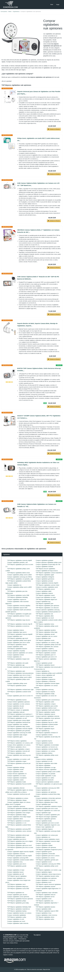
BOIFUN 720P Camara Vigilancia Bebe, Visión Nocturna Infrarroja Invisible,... (39, 369)
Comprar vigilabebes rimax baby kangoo (19, 816)
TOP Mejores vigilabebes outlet (45, 702)
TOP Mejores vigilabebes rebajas (17, 800)
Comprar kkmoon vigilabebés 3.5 (16, 773)
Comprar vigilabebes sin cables (45, 778)
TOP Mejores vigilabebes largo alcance (18, 620)
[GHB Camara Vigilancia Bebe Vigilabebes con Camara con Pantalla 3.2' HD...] (9, 509)
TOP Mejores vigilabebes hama (45, 624)
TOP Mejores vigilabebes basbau (17, 911)
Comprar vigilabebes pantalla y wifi (17, 562)
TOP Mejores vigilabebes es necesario (18, 821)
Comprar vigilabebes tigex (43, 812)
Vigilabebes (16, 11)
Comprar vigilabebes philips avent (17, 683)
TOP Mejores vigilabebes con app (45, 767)
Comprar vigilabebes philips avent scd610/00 (49, 673)
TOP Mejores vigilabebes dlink (45, 616)
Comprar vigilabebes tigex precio (16, 632)
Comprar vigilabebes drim (43, 843)
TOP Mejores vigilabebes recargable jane (19, 614)
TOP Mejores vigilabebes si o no (16, 823)
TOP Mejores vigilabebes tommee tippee (47, 683)
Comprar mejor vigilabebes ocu (16, 878)
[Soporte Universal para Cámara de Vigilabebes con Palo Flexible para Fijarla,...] (9, 96)
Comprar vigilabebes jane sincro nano (47, 808)
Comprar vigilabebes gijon (14, 737)
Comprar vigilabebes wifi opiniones (46, 847)
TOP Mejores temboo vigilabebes (17, 741)
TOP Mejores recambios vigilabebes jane (48, 814)
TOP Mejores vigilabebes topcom (45, 714)
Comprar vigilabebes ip (42, 671)
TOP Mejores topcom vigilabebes (17, 876)
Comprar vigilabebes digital (44, 872)
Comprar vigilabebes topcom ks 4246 (46, 722)
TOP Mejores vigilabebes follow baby (46, 632)
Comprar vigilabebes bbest (15, 818)
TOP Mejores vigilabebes (43, 765)
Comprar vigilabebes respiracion (16, 599)
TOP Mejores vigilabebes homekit (45, 800)
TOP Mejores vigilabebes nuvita (45, 640)
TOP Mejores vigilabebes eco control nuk (48, 810)
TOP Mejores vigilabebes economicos (18, 626)
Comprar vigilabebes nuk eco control (46, 636)
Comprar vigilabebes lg (42, 730)
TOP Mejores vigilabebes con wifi (17, 718)
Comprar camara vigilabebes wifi (45, 675)
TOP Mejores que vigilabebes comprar (18, 749)
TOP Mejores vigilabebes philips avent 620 (48, 644)
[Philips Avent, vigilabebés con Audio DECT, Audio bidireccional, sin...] (9, 143)
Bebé (51, 4)
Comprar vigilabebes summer (44, 743)
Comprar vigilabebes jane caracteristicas (48, 700)
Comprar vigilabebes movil (43, 882)
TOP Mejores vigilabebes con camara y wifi (20, 743)
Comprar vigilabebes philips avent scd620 (19, 575)
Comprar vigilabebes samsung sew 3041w (19, 577)
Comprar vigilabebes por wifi (15, 874)
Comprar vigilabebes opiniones (16, 806)
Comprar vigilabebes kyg (43, 601)
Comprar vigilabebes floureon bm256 (46, 650)
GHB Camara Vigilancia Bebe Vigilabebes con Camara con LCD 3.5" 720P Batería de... (38, 184)
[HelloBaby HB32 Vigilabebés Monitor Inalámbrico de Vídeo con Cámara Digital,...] (9, 467)
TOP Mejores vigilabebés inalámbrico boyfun (49, 806)
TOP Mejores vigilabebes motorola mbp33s (19, 728)
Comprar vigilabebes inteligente (45, 577)
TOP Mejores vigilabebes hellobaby (17, 597)
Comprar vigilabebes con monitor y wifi (18, 759)
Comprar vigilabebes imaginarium (45, 679)
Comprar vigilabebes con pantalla (45, 773)
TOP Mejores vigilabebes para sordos (47, 706)
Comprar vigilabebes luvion (44, 862)
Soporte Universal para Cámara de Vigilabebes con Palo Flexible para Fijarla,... (38, 93)
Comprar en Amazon (55, 129)
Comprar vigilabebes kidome (15, 630)
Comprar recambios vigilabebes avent (47, 587)
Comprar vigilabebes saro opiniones (46, 878)
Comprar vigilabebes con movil (45, 618)
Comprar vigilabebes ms (14, 657)
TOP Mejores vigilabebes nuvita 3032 (18, 888)
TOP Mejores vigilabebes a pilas (16, 917)
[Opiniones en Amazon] (9, 382)
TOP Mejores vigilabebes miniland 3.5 (47, 732)
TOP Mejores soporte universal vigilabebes (48, 884)
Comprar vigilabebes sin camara (45, 858)
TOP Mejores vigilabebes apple (45, 575)
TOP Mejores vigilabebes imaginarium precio (49, 849)
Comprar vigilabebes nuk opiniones (46, 792)
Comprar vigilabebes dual (43, 638)
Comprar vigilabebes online (15, 771)
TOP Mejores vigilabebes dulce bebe (46, 763)
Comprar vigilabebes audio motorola (17, 923)
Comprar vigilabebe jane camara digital (18, 720)
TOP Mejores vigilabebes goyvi (16, 837)
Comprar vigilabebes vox (43, 837)
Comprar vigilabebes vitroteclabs (45, 853)
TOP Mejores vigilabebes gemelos (46, 818)
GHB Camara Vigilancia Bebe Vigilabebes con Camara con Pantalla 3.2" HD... (36, 505)
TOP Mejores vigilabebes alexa (16, 753)
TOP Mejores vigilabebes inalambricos (18, 909)
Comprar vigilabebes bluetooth (44, 780)
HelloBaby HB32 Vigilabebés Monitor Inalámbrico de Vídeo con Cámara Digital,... (38, 464)
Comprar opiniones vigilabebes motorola (47, 716)
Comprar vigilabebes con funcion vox (46, 747)
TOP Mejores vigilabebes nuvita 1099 (18, 595)
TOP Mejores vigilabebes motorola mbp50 (19, 855)
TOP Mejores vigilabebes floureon (17, 648)
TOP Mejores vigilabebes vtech (16, 884)
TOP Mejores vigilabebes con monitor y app (48, 870)
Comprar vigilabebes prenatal (44, 581)
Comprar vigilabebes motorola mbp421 (47, 583)
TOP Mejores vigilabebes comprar (46, 704)
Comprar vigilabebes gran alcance (17, 894)
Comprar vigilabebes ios (14, 585)
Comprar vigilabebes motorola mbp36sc (18, 605)
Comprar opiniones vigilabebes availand (47, 782)
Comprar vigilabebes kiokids (15, 655)
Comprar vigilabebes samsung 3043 (17, 858)
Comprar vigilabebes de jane (15, 706)
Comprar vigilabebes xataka (15, 780)
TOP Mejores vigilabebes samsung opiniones (20, 673)
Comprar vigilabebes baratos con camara (19, 913)
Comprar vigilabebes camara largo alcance (48, 874)
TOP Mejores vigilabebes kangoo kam (18, 659)
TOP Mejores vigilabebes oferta (45, 917)
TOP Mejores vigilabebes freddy (45, 693)
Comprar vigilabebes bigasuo (44, 829)
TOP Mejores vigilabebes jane (44, 603)
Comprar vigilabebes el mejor (15, 870)
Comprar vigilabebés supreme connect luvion (20, 716)
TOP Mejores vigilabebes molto (16, 843)
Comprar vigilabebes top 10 (15, 708)
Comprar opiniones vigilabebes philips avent (48, 562)
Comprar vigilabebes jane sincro (16, 864)
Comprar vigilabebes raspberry (45, 648)
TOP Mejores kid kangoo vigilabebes (46, 816)
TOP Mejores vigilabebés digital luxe (46, 599)
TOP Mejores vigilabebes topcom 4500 (47, 911)
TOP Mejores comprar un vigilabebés (18, 710)
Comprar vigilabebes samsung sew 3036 (19, 732)
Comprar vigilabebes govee (44, 851)
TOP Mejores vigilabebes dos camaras (47, 646)
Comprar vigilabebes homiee (44, 677)
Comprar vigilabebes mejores (44, 593)
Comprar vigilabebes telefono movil (46, 708)
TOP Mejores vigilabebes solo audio (17, 663)
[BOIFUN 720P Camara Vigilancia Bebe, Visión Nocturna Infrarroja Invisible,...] (9, 373)
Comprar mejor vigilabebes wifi (45, 827)
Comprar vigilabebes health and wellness (48, 710)
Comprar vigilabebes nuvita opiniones (18, 896)
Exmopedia (4, 11)
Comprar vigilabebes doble (43, 909)
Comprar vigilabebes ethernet (15, 788)
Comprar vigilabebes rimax (43, 913)
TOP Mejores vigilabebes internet (17, 644)
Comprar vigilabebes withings (15, 767)
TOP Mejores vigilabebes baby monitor (18, 726)
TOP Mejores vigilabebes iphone (16, 685)
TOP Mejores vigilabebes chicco (16, 747)
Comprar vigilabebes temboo (44, 735)
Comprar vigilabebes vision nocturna (46, 915)
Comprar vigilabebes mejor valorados (47, 892)
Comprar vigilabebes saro (14, 636)
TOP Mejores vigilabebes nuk (44, 614)
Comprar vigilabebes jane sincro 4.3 (46, 657)
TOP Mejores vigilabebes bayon (45, 728)
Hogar (57, 4)
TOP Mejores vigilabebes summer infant (47, 585)
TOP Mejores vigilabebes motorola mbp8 (47, 841)
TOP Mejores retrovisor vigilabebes (46, 769)
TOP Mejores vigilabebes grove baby (18, 903)
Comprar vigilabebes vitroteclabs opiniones (48, 798)
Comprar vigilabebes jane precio (16, 839)
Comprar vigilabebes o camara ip (45, 880)
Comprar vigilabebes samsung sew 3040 (47, 788)
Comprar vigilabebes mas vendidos (17, 724)
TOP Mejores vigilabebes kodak (16, 782)
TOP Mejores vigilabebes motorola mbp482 (19, 634)
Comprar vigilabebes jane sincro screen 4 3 (20, 695)
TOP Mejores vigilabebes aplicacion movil (19, 845)
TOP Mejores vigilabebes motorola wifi (18, 751)
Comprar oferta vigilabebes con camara (18, 745)
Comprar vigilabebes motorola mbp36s (47, 749)
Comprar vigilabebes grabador (44, 560)
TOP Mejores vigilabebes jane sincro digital (20, 841)
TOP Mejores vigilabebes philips (16, 901)
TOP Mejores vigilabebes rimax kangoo (18, 812)
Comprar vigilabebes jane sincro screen (47, 823)
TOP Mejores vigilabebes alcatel (45, 634)
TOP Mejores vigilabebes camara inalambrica (49, 572)
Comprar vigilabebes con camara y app (47, 642)
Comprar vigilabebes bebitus (44, 753)
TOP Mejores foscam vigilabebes (45, 568)
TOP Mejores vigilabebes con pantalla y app (20, 579)
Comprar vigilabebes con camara (45, 751)
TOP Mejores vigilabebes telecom (45, 894)
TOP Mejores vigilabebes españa (45, 712)
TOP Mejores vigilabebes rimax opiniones (48, 718)
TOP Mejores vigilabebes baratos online (47, 876)
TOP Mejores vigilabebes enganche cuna (48, 825)
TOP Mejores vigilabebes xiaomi (45, 595)
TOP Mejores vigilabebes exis (44, 901)
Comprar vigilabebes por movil (16, 921)
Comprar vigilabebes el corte (15, 919)
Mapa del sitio (46, 969)
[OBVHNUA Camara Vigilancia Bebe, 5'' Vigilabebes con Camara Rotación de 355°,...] (9, 235)
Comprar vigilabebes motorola (16, 853)
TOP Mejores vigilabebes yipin (16, 671)
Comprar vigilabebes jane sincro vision (18, 642)
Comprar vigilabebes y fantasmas (45, 681)
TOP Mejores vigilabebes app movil (17, 638)
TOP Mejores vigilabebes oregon (16, 761)
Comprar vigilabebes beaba (44, 821)
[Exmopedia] (10, 4)
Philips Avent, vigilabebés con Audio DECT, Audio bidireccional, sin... (38, 139)
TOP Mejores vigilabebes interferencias (18, 722)
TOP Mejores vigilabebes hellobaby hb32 (19, 907)
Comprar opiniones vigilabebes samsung (47, 609)
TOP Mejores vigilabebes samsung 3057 (19, 829)
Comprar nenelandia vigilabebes (16, 915)
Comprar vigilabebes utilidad (44, 845)
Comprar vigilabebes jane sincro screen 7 (19, 675)
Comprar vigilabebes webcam (16, 712)
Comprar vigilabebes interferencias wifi (18, 794)
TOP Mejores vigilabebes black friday (47, 802)
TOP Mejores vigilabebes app (15, 665)
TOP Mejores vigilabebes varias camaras (19, 831)
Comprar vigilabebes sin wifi (44, 761)
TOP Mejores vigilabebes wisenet (45, 886)
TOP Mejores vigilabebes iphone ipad (18, 835)
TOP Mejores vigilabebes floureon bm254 (19, 784)
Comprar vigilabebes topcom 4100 (17, 607)
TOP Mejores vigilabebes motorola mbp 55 (19, 624)
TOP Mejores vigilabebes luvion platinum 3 (19, 714)
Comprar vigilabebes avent (43, 898)
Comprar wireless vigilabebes (44, 759)
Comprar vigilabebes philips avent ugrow (19, 640)
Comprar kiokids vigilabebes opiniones (18, 702)
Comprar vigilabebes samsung (44, 689)
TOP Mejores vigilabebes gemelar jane (47, 860)
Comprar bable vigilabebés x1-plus (46, 775)
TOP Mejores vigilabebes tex (15, 892)
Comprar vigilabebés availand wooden (47, 724)
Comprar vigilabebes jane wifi (44, 720)
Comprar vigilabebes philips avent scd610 (19, 677)
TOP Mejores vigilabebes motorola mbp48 (19, 560)
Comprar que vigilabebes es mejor (46, 597)
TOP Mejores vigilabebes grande (16, 866)
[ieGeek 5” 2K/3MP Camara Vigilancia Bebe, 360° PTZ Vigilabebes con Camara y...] (9, 421)
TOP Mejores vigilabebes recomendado (47, 745)
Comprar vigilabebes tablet (43, 591)
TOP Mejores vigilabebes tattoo (45, 919)
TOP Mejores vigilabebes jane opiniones (47, 605)
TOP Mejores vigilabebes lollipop (16, 814)
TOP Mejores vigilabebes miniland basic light (20, 689)
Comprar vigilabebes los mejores (45, 691)
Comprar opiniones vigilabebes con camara (19, 653)
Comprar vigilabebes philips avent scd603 (48, 771)
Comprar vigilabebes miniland (44, 566)
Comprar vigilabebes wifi (43, 790)
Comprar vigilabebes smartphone (17, 778)
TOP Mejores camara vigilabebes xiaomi (47, 839)
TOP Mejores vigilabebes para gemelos (18, 730)
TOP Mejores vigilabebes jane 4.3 (45, 655)
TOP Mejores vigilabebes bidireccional (18, 572)
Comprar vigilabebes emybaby (16, 650)
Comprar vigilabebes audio (15, 646)
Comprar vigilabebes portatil (44, 663)
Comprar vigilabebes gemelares (45, 579)
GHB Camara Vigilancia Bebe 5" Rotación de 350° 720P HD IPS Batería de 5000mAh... (38, 278)
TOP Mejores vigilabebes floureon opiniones (20, 898)
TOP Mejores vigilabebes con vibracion (47, 607)
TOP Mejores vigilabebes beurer (45, 665)
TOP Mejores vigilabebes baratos (45, 907)
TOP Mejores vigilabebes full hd (45, 896)
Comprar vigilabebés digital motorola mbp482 (20, 851)
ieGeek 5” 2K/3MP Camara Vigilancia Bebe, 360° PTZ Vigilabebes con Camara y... (38, 417)
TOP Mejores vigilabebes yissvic (45, 589)
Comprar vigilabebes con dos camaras (18, 704)
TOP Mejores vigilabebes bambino (46, 630)
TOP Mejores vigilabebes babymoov (17, 886)
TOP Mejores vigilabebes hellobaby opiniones (20, 808)
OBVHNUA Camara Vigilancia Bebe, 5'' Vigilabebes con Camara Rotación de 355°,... (38, 231)
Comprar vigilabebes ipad (43, 804)
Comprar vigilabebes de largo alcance (47, 570)
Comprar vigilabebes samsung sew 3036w (48, 864)
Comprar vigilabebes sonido (15, 769)
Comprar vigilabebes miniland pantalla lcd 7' (48, 612)
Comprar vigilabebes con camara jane (47, 835)
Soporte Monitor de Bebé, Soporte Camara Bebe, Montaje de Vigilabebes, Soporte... (37, 325)
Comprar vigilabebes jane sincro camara (47, 855)
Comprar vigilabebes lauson (15, 872)
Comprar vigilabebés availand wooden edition (20, 860)
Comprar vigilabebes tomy (15, 862)
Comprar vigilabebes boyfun (44, 741)
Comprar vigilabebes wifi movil (45, 726)
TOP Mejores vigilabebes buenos (17, 700)
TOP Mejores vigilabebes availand (46, 653)
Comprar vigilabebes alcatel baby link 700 (48, 564)
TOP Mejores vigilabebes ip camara (17, 798)
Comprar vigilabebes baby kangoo (17, 735)
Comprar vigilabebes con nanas (16, 775)
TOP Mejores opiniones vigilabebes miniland (20, 810)
